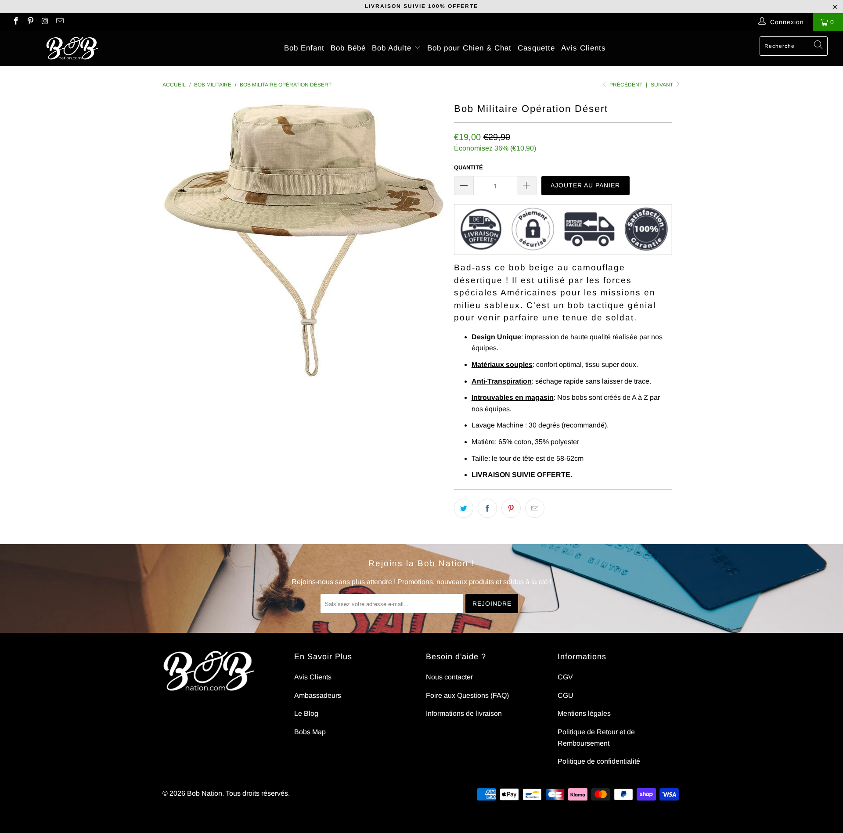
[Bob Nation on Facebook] (15, 21)
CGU (565, 695)
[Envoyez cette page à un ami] (534, 508)
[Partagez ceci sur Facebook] (487, 508)
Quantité (468, 167)
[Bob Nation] (72, 48)
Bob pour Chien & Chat (469, 48)
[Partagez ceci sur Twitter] (463, 508)
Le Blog (306, 713)
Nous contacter (449, 677)
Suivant (662, 85)
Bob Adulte (393, 48)
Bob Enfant (304, 48)
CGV (565, 677)
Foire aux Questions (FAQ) (467, 695)
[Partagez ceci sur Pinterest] (511, 508)
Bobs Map (310, 732)
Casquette (536, 48)
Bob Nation (204, 793)
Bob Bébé (348, 48)
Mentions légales (584, 713)
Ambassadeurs (317, 695)
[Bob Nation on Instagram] (44, 21)
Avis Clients (583, 48)
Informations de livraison (464, 713)
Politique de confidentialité (599, 761)
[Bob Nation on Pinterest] (30, 21)
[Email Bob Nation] (59, 21)
